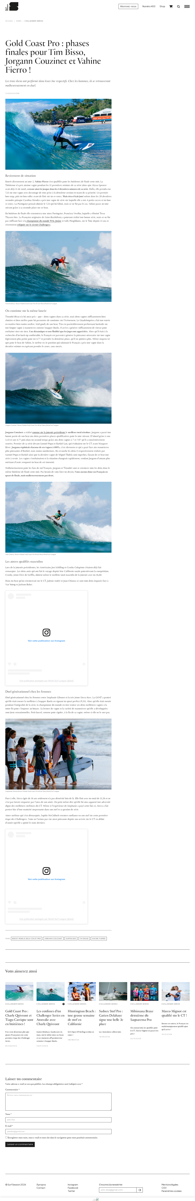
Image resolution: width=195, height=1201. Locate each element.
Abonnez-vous (128, 6)
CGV (164, 1188)
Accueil (9, 21)
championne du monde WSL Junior (43, 221)
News (18, 21)
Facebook (73, 1188)
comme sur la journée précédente (49, 432)
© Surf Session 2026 (15, 1184)
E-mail (8, 1126)
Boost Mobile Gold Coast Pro (26, 938)
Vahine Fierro (98, 938)
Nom (7, 1114)
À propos (41, 1184)
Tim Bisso (84, 938)
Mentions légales (170, 1184)
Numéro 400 (148, 6)
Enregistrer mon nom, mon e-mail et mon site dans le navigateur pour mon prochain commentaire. (53, 1138)
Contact (41, 1188)
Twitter (71, 1191)
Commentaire (11, 1090)
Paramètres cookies (172, 1191)
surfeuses (71, 938)
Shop (162, 6)
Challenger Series (34, 21)
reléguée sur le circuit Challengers (33, 225)
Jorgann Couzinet (53, 938)
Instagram (73, 1184)
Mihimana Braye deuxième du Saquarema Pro (141, 1016)
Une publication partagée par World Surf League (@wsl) (47, 680)
